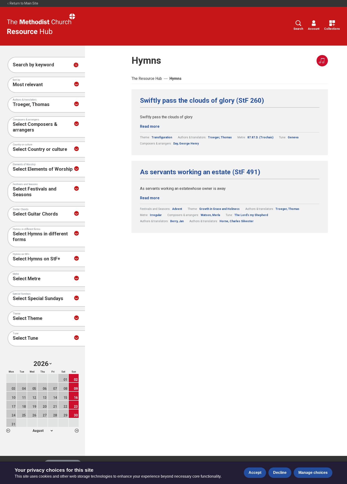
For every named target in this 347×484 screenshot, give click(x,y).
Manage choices (313, 473)
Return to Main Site (23, 3)
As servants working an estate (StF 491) (200, 172)
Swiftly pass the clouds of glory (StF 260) (202, 100)
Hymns (175, 78)
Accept (255, 473)
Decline (280, 473)
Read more (150, 126)
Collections (332, 28)
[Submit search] (76, 65)
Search (298, 28)
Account (313, 28)
